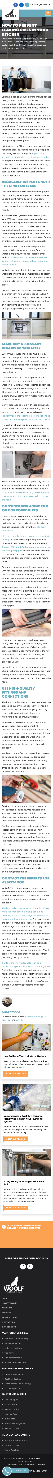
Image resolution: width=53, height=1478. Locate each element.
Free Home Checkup (14, 1374)
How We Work (9, 1303)
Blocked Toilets (12, 1428)
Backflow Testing (13, 1379)
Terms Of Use (30, 1465)
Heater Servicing (13, 1343)
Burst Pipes (10, 1419)
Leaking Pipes (11, 1400)
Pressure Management (15, 1424)
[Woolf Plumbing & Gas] (19, 13)
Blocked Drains (12, 1409)
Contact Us (8, 1322)
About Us (7, 1308)
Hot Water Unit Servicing (16, 1339)
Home (5, 1298)
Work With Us (9, 1317)
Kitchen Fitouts (12, 1445)
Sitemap (42, 1465)
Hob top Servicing (13, 1348)
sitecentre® (41, 1471)
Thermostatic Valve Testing (18, 1384)
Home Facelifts (12, 1450)
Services (6, 1313)
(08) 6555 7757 (45, 5)
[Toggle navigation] (48, 13)
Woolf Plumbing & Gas (37, 1017)
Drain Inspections (13, 1388)
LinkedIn (20, 1020)
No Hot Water (11, 1404)
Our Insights (9, 1327)
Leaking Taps (11, 1414)
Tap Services (11, 1353)
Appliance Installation (15, 1362)
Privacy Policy (14, 1465)
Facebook (6, 1020)
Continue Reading (16, 1074)
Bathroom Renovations (16, 1441)
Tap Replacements (13, 1358)
